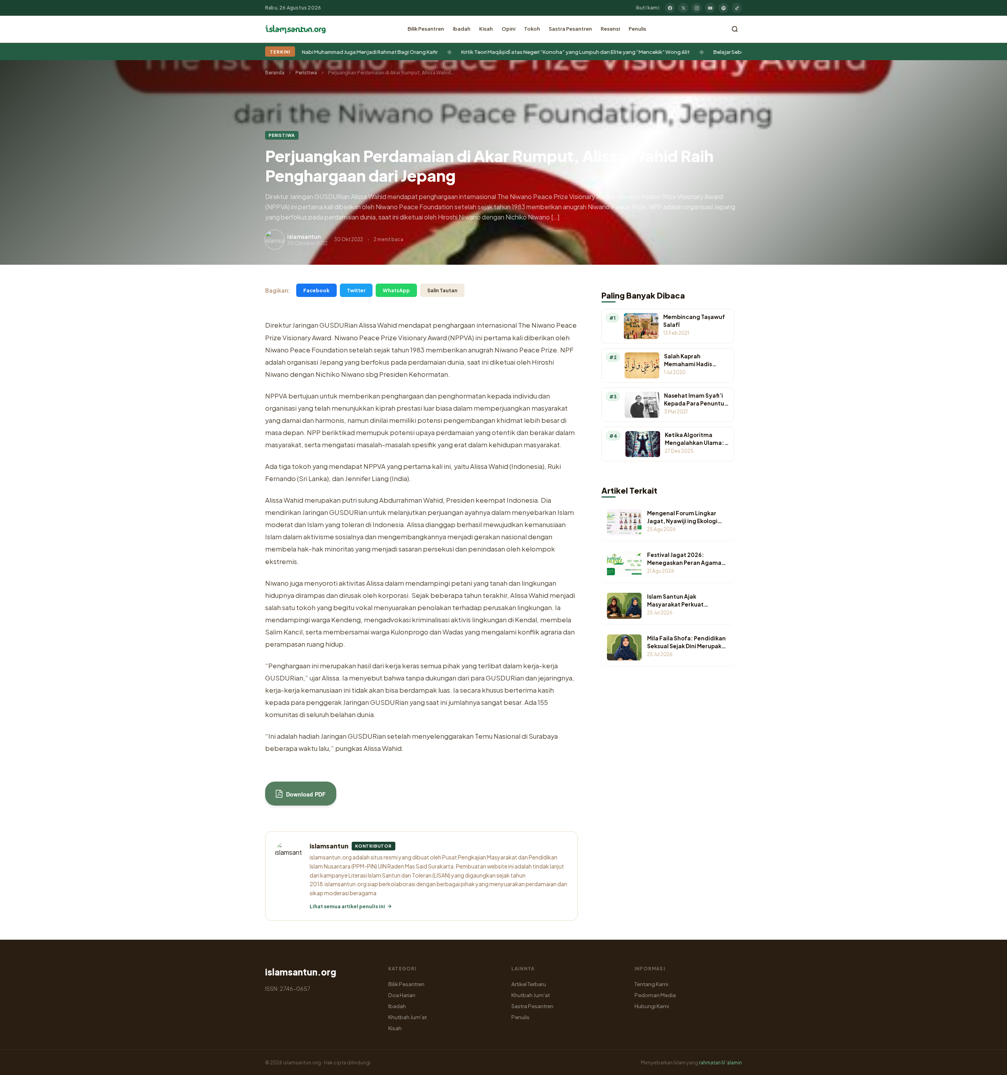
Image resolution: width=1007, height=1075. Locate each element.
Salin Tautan (442, 290)
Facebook (316, 290)
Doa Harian (401, 995)
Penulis (637, 29)
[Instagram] (697, 8)
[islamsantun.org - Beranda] (295, 29)
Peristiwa (306, 73)
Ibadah (461, 29)
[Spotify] (723, 8)
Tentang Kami (651, 984)
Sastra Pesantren (570, 29)
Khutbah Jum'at (407, 1017)
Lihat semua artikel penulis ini (347, 906)
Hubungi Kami (651, 1006)
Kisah (486, 29)
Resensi (610, 29)
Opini (508, 29)
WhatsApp (396, 290)
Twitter (356, 290)
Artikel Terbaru (528, 984)
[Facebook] (670, 8)
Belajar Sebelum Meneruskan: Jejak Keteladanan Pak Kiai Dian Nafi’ (564, 51)
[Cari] (735, 29)
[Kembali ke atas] (987, 1063)
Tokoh (532, 29)
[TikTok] (737, 8)
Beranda (274, 73)
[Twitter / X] (683, 8)
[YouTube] (710, 8)
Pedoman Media (655, 995)
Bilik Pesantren (426, 29)
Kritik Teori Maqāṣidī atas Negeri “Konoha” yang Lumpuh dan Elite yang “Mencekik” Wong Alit (345, 51)
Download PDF (305, 794)
